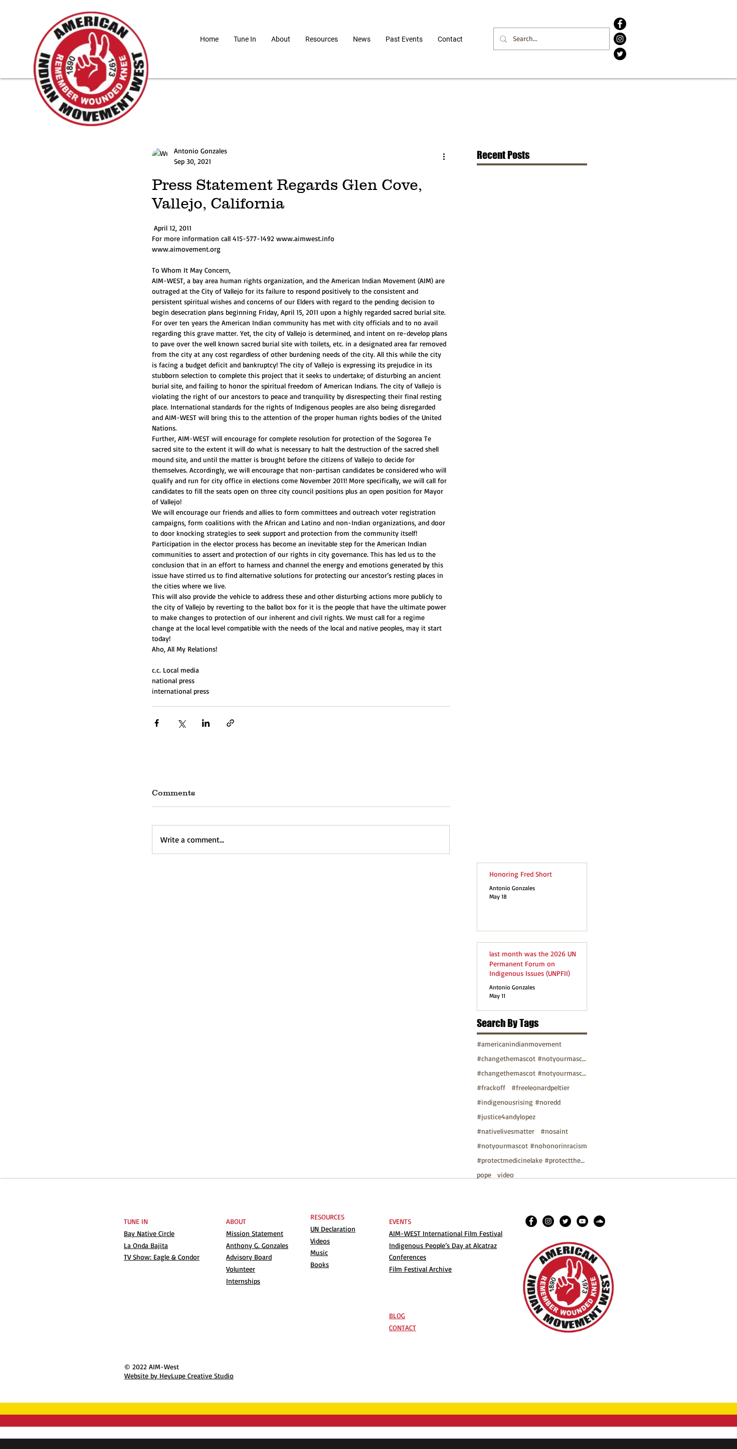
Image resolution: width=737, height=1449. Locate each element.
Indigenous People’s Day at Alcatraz (443, 1245)
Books (319, 1264)
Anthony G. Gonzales (257, 1245)
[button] (321, 39)
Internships (243, 1281)
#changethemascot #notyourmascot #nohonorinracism (532, 1073)
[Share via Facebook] (156, 723)
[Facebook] (620, 24)
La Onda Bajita (146, 1245)
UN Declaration (332, 1228)
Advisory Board (249, 1257)
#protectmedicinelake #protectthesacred (532, 1160)
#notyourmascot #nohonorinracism (532, 1145)
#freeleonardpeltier (540, 1087)
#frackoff (491, 1087)
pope (484, 1174)
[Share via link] (230, 723)
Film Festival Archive (420, 1269)
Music (319, 1252)
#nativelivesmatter (505, 1131)
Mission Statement (254, 1233)
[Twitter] (620, 54)
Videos (320, 1240)
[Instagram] (620, 39)
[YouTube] (582, 1221)
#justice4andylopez (506, 1116)
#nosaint (554, 1131)
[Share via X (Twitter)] (181, 723)
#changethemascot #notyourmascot (532, 1058)
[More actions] (444, 156)
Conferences (407, 1257)
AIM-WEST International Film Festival (445, 1233)
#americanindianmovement (519, 1044)
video (505, 1174)
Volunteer (240, 1269)
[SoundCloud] (599, 1221)
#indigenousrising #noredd (519, 1102)
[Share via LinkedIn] (206, 723)
